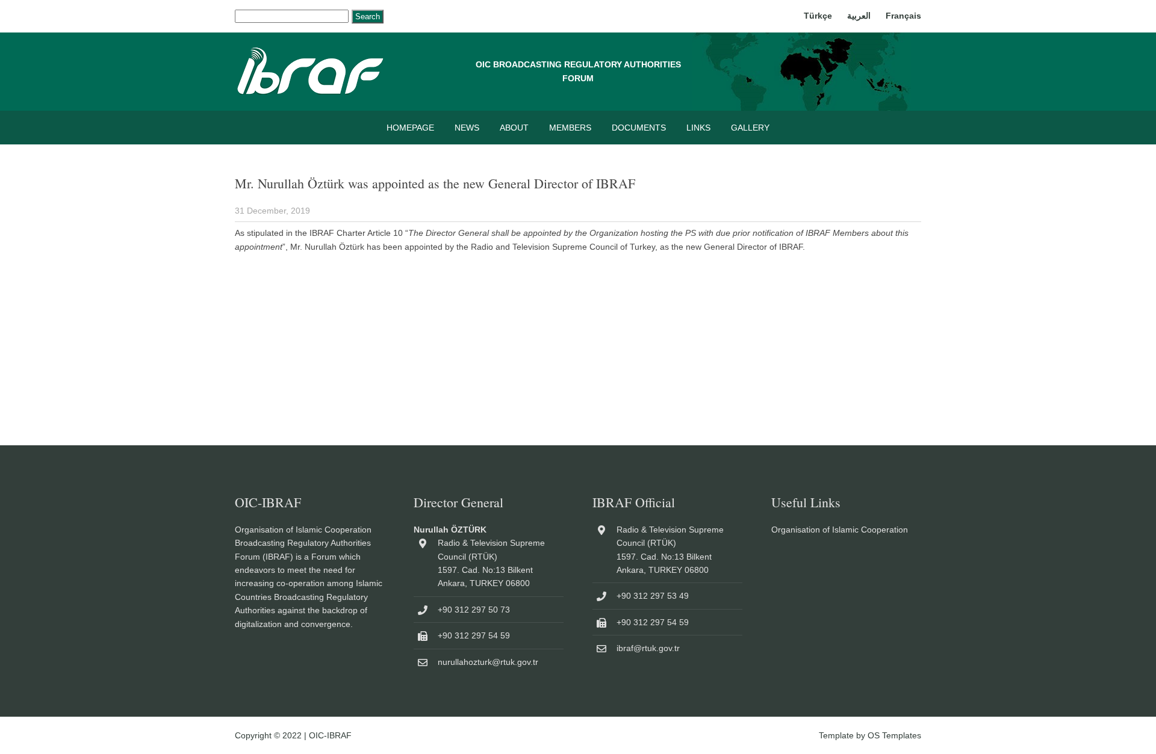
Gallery (750, 127)
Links (698, 127)
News (467, 127)
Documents (639, 127)
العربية (859, 15)
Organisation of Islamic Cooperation (839, 529)
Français (903, 15)
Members (570, 127)
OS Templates (894, 735)
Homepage (410, 127)
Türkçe (818, 15)
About (514, 127)
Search (367, 16)
